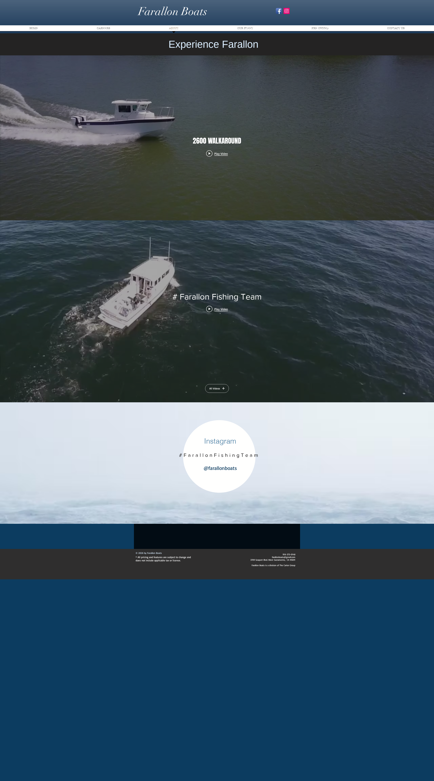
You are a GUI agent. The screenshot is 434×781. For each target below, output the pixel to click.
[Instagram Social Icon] (287, 11)
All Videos (214, 388)
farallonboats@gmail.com (283, 557)
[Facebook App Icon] (279, 11)
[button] (245, 29)
